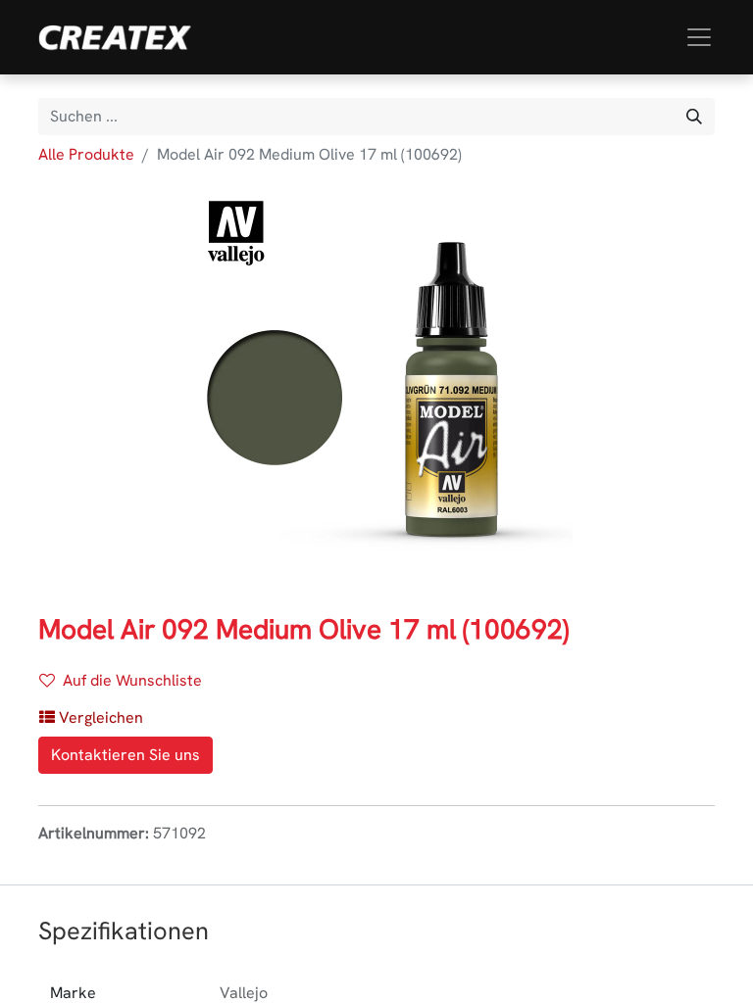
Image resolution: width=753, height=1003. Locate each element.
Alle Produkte (86, 154)
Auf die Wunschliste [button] (132, 680)
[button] (91, 718)
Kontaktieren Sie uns (125, 754)
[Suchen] (694, 116)
